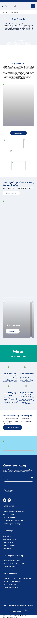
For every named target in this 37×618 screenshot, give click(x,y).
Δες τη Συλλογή (18, 133)
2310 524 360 (10, 564)
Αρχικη (5, 12)
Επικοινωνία (7, 548)
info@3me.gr (13, 566)
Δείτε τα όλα (12, 331)
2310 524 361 (19, 564)
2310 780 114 (18, 520)
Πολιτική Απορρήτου (9, 539)
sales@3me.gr (13, 587)
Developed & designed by (16, 611)
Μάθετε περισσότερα (12, 427)
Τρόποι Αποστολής (9, 545)
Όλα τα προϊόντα (11, 193)
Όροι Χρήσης (7, 536)
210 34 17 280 (10, 584)
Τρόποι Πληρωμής (9, 542)
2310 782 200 (8, 520)
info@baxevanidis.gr (13, 524)
